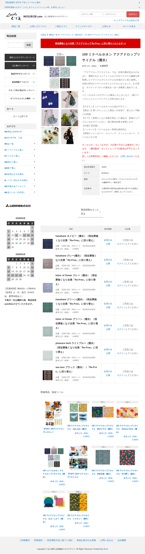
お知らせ (106, 26)
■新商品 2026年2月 (13, 132)
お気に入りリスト (38, 26)
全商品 (43, 35)
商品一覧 (16, 26)
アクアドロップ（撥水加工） (73, 35)
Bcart (106, 549)
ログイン (121, 244)
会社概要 (122, 540)
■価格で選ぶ (10, 168)
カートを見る (129, 26)
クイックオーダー (83, 26)
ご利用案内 (24, 540)
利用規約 (38, 540)
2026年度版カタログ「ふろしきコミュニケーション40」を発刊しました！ (35, 7)
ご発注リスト (61, 26)
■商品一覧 (53, 35)
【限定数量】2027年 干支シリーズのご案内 (22, 2)
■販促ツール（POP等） (15, 192)
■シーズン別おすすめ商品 (16, 180)
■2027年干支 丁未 (13, 138)
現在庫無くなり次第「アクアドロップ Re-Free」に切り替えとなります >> (90, 43)
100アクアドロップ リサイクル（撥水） (103, 35)
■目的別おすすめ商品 (14, 174)
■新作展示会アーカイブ (15, 186)
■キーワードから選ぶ (14, 150)
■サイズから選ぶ (12, 156)
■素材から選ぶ (11, 162)
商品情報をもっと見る (90, 211)
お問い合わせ (126, 156)
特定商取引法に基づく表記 (59, 540)
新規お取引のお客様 (86, 540)
